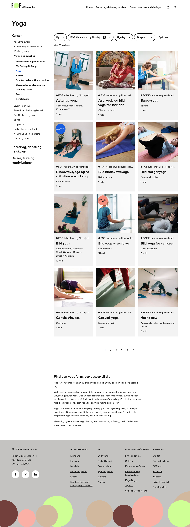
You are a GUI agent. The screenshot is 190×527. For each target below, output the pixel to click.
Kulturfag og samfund (25, 129)
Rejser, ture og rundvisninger (146, 7)
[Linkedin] (35, 474)
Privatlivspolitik (161, 481)
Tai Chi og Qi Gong (26, 66)
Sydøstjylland (105, 461)
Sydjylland (103, 455)
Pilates (19, 75)
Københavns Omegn (135, 466)
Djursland (75, 455)
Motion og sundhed (24, 55)
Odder (73, 476)
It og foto (19, 124)
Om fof (156, 455)
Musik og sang (21, 51)
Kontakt (157, 476)
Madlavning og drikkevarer (28, 46)
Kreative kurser (22, 41)
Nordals (74, 466)
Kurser (90, 7)
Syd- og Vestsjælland (136, 490)
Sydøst (129, 485)
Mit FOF (157, 471)
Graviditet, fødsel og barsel (28, 110)
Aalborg (102, 476)
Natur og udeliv (22, 138)
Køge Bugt (131, 480)
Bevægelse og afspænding (30, 84)
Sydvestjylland (105, 471)
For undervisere (161, 461)
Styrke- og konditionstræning (32, 80)
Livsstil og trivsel (23, 105)
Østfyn (129, 461)
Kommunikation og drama (27, 133)
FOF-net (157, 466)
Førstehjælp (22, 98)
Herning (74, 461)
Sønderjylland (105, 466)
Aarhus (101, 481)
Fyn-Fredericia (133, 455)
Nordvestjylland (78, 471)
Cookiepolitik (160, 487)
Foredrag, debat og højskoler (112, 7)
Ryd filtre (163, 37)
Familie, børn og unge (25, 115)
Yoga (18, 70)
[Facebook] (15, 474)
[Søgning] (175, 7)
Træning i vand (24, 89)
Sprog (17, 119)
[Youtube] (25, 474)
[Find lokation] (168, 7)
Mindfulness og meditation (30, 61)
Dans (19, 94)
